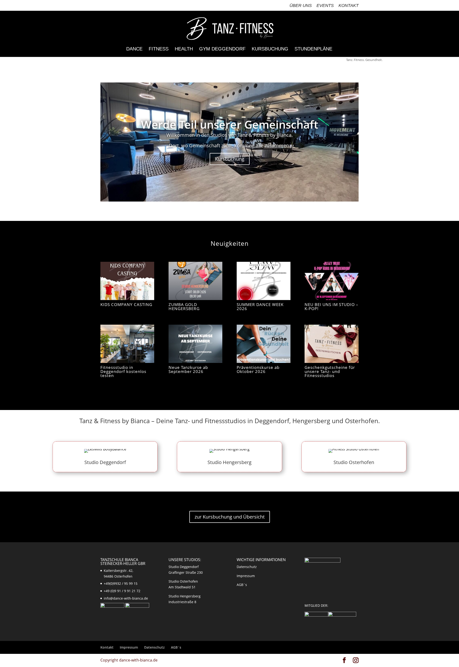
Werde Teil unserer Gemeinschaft (229, 124)
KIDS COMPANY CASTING (126, 304)
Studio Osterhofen (353, 462)
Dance (134, 49)
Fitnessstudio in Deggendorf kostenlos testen (123, 371)
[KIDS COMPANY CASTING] (127, 281)
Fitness (159, 49)
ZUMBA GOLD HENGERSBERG (184, 306)
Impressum (246, 576)
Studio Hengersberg (229, 462)
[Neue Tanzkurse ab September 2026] (195, 344)
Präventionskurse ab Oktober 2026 (258, 369)
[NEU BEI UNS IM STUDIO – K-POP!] (331, 281)
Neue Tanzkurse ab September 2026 (188, 369)
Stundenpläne (313, 49)
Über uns (301, 5)
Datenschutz (247, 566)
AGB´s (242, 584)
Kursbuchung (270, 49)
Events (325, 5)
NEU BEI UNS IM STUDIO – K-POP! (331, 306)
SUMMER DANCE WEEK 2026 (260, 306)
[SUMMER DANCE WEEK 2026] (263, 281)
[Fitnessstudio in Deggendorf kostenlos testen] (127, 344)
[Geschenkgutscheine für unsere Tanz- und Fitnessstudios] (331, 344)
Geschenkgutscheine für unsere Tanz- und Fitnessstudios (330, 371)
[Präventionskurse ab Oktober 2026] (263, 344)
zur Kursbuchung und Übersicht (230, 517)
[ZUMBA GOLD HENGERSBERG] (195, 281)
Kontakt (349, 5)
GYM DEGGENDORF (222, 49)
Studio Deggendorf (105, 462)
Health (184, 49)
